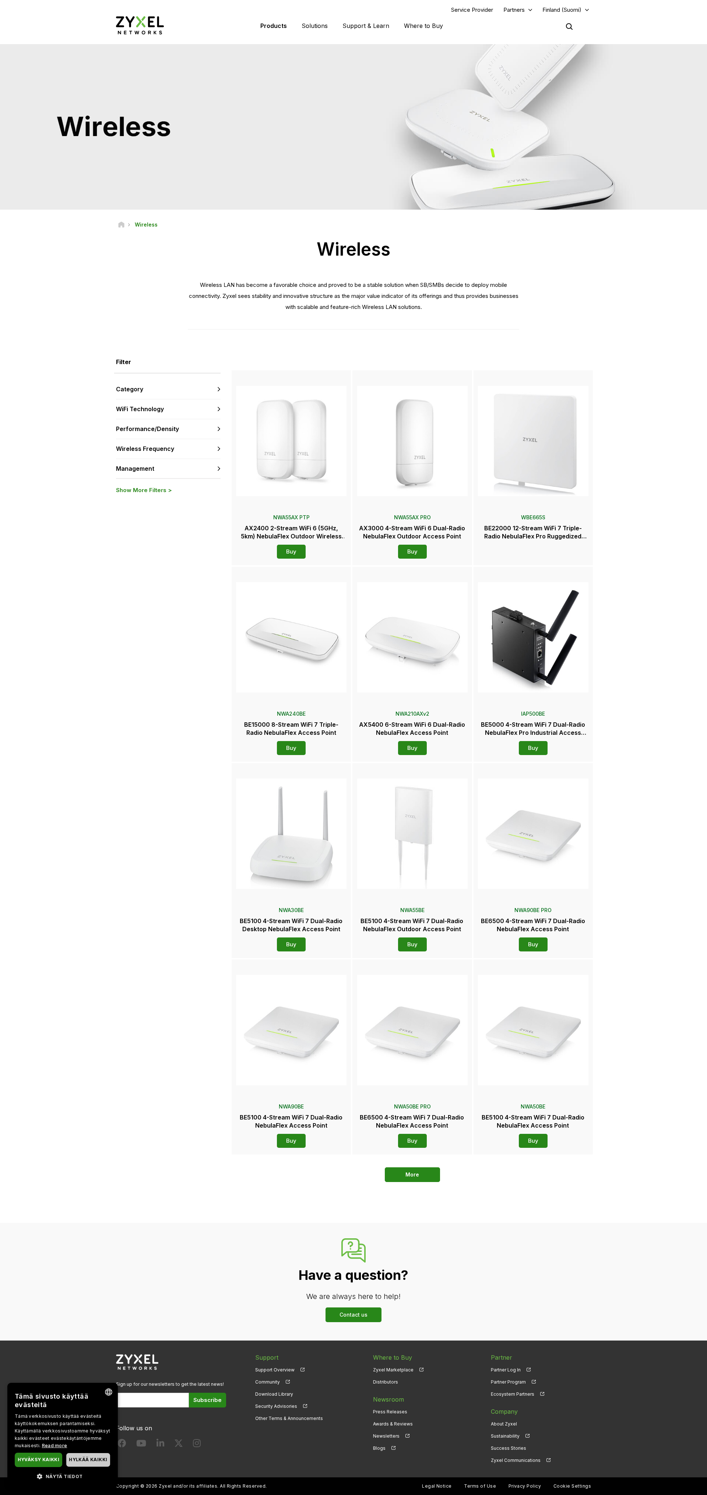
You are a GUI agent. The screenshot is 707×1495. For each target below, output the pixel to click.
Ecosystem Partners (512, 1394)
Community (267, 1382)
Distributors (385, 1382)
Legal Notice (437, 1486)
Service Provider (472, 9)
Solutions (315, 25)
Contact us (353, 1314)
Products (273, 25)
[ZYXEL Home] (140, 25)
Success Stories (508, 1448)
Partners (514, 9)
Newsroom (388, 1399)
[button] (62, 1476)
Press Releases (390, 1411)
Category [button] (129, 389)
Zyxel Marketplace (393, 1370)
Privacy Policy (525, 1486)
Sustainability (505, 1436)
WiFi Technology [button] (140, 409)
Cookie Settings (572, 1486)
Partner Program (508, 1382)
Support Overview (275, 1370)
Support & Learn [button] (365, 25)
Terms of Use (480, 1486)
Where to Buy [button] (423, 25)
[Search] (569, 26)
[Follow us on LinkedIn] (160, 1445)
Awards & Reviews (393, 1424)
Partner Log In (506, 1370)
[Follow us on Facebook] (121, 1445)
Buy (291, 551)
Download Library (274, 1394)
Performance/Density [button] (147, 429)
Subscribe (207, 1399)
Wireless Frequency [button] (145, 448)
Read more (54, 1445)
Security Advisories (276, 1406)
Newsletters (386, 1436)
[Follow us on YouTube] (141, 1445)
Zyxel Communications (516, 1460)
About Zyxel (504, 1424)
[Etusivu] (121, 224)
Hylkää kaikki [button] (88, 1459)
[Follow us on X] (178, 1445)
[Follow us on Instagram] (197, 1445)
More (412, 1174)
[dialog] (62, 1435)
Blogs (379, 1448)
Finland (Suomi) (561, 9)
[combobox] (108, 1392)
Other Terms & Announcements (289, 1418)
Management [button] (135, 468)
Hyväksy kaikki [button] (39, 1459)
